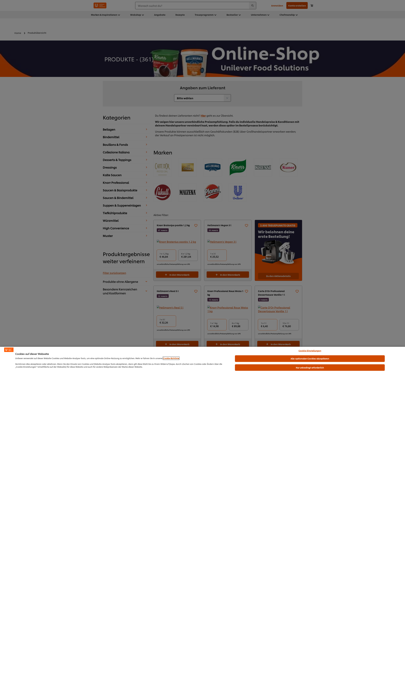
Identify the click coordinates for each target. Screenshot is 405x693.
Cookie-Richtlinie (171, 358)
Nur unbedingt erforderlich (310, 367)
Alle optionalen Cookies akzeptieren (310, 358)
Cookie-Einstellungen (310, 350)
